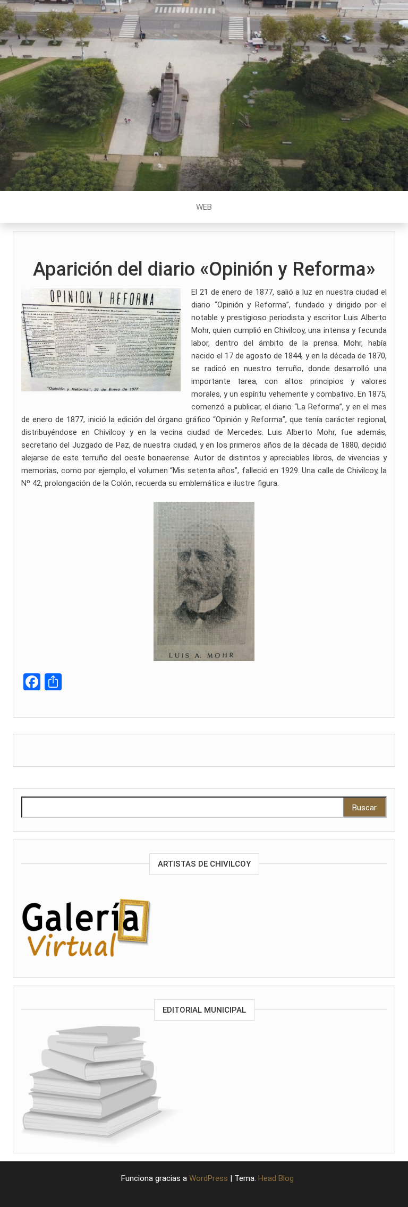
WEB (204, 207)
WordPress (208, 1178)
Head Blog (276, 1178)
